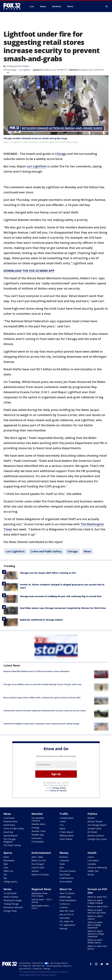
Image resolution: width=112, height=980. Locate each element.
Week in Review (11, 896)
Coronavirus (93, 860)
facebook (90, 964)
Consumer (64, 860)
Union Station (66, 839)
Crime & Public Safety (14, 828)
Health (92, 853)
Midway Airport (67, 835)
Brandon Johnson (96, 835)
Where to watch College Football (95, 901)
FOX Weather (38, 841)
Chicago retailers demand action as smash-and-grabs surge (35, 138)
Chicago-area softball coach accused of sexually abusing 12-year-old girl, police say (42, 684)
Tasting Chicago (11, 903)
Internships (65, 918)
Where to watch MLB (98, 906)
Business (64, 857)
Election (91, 818)
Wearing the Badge (13, 900)
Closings (35, 827)
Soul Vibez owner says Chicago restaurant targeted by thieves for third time (63, 608)
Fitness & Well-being (97, 867)
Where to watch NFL (97, 896)
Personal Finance (68, 871)
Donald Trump (94, 828)
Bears (6, 857)
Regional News (41, 889)
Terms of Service (57, 790)
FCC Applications (67, 925)
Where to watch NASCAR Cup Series (97, 911)
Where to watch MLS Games (97, 947)
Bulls (6, 864)
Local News (9, 818)
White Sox (8, 871)
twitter (101, 964)
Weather (37, 814)
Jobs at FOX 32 (67, 914)
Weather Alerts (39, 824)
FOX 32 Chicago (10, 70)
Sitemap (63, 928)
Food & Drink (38, 867)
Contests (64, 907)
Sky (5, 878)
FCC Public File (66, 921)
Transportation (67, 818)
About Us (66, 889)
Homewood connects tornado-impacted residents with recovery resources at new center (45, 710)
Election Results (95, 821)
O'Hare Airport (66, 832)
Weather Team (39, 831)
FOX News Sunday (12, 845)
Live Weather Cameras (38, 819)
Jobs (62, 867)
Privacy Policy (59, 787)
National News (11, 821)
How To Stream (67, 893)
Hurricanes (37, 838)
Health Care (93, 871)
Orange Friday (10, 910)
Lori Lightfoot (24, 70)
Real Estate (65, 874)
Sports (8, 853)
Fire (5, 874)
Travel (62, 821)
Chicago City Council (97, 839)
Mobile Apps (65, 896)
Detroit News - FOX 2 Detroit (42, 900)
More (70, 6)
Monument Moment (13, 907)
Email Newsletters (68, 900)
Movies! (35, 871)
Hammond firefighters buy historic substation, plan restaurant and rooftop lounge (41, 723)
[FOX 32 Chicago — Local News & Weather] (13, 6)
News (87, 551)
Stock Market (66, 881)
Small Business (67, 878)
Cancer (91, 857)
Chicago (60, 154)
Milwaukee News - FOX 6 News (40, 894)
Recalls (91, 874)
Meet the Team (67, 910)
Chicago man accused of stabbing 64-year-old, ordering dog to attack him (61, 596)
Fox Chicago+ (38, 864)
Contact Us (65, 903)
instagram (96, 964)
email (107, 964)
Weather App (38, 834)
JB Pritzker (92, 832)
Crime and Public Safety (46, 551)
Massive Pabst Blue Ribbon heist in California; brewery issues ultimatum (36, 671)
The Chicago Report (97, 825)
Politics (92, 814)
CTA (61, 825)
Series (7, 889)
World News (9, 825)
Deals (62, 864)
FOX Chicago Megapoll (10, 840)
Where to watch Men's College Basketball (95, 925)
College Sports (10, 881)
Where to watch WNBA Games (95, 941)
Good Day (8, 832)
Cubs (6, 867)
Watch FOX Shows (40, 874)
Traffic (64, 814)
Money (64, 853)
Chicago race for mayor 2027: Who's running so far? (48, 572)
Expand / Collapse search (106, 6)
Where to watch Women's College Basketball (96, 934)
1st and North (10, 893)
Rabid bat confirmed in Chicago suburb (41, 619)
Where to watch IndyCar (95, 917)
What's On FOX (39, 860)
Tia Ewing (10, 66)
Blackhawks (9, 860)
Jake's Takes (37, 857)
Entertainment (41, 853)
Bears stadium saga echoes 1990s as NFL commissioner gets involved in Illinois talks (42, 697)
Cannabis (92, 864)
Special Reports (11, 835)
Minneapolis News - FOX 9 (41, 907)
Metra (62, 828)
